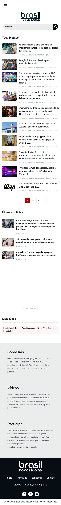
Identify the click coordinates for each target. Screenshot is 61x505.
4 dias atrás (22, 233)
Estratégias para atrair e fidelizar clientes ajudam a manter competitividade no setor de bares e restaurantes (39, 95)
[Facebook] (24, 494)
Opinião (50, 477)
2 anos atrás (52, 55)
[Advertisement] (30, 287)
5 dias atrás (22, 259)
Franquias (22, 477)
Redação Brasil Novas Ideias (33, 55)
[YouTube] (37, 494)
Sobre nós (15, 352)
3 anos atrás (52, 102)
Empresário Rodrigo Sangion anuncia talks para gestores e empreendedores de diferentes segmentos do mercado (39, 111)
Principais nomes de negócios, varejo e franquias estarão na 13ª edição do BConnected (37, 171)
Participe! (15, 424)
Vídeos (13, 388)
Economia (37, 477)
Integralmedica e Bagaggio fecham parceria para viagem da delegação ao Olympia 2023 (36, 139)
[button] (30, 6)
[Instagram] (30, 494)
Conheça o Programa (36, 484)
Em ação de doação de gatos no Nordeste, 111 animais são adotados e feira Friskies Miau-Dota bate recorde (37, 155)
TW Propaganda (49, 502)
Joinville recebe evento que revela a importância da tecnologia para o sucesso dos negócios (38, 47)
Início (9, 477)
